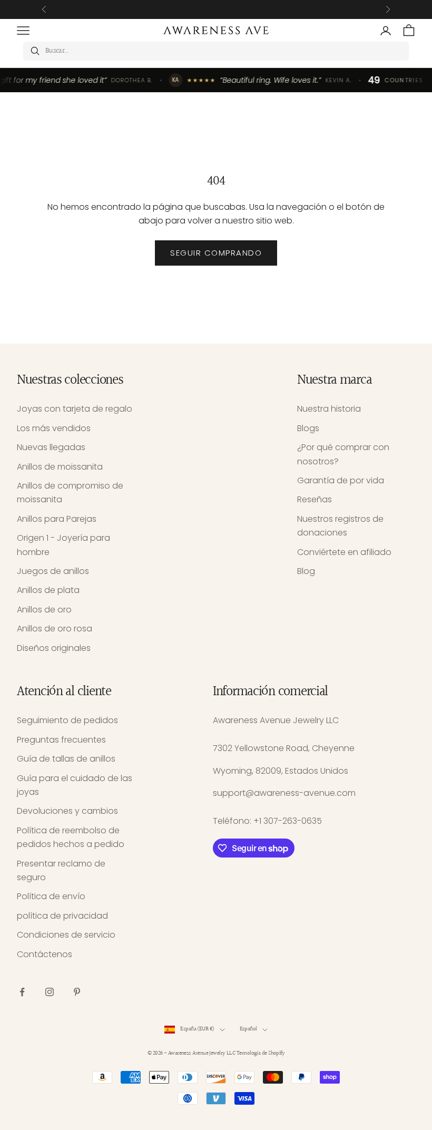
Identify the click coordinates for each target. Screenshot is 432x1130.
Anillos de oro (44, 609)
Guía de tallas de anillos (66, 759)
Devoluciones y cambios (67, 811)
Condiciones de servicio (66, 935)
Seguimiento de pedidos (67, 720)
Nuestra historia (329, 409)
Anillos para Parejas (56, 519)
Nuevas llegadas (51, 447)
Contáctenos (44, 954)
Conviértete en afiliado (344, 552)
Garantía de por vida (340, 480)
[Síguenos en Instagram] (49, 992)
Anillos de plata (48, 590)
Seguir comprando (216, 252)
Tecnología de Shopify (260, 1053)
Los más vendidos (54, 428)
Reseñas (314, 499)
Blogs (308, 428)
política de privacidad (62, 916)
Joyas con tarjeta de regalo (74, 409)
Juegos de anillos (53, 571)
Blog (306, 571)
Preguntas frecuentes (61, 740)
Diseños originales (54, 648)
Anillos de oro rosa (54, 628)
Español (248, 1029)
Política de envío (51, 896)
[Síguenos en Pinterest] (77, 992)
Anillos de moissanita (60, 467)
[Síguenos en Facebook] (22, 992)
